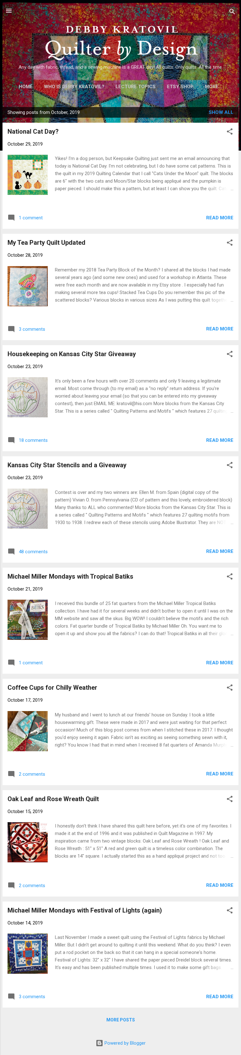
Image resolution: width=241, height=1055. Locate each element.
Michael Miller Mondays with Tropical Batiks (70, 576)
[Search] (232, 12)
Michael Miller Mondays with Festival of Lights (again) (85, 910)
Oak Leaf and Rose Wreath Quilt (53, 799)
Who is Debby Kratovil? (74, 86)
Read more (219, 218)
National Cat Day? (33, 131)
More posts (120, 1019)
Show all (221, 112)
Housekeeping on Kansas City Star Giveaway (72, 354)
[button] (229, 132)
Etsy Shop (180, 86)
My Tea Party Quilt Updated (46, 242)
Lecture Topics (135, 86)
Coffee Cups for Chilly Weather (52, 687)
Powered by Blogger (124, 1043)
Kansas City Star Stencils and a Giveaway (67, 465)
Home (26, 86)
